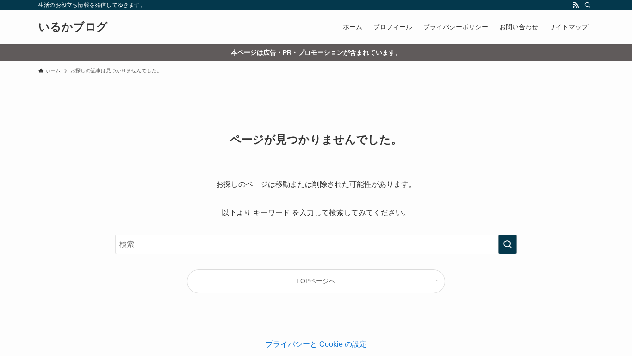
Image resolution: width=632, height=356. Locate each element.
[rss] (576, 5)
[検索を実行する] (507, 244)
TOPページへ (315, 281)
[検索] (588, 5)
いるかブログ (73, 26)
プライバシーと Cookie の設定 (316, 344)
